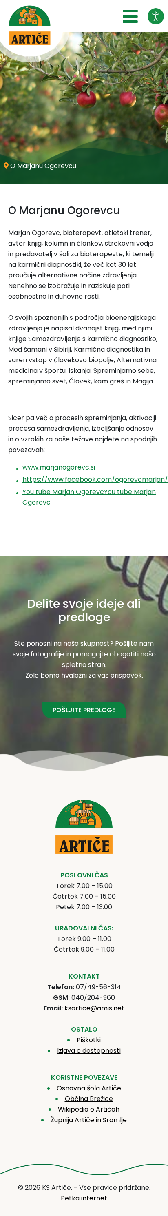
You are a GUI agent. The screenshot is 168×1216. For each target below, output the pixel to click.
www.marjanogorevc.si (58, 467)
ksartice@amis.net (94, 1008)
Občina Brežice (89, 1098)
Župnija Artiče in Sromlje (89, 1120)
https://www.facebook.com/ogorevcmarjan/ (95, 479)
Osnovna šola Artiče (89, 1088)
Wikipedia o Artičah (88, 1109)
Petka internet (84, 1198)
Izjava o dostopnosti (89, 1050)
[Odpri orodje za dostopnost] (156, 16)
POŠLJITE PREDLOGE (84, 710)
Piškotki (89, 1040)
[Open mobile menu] (130, 17)
